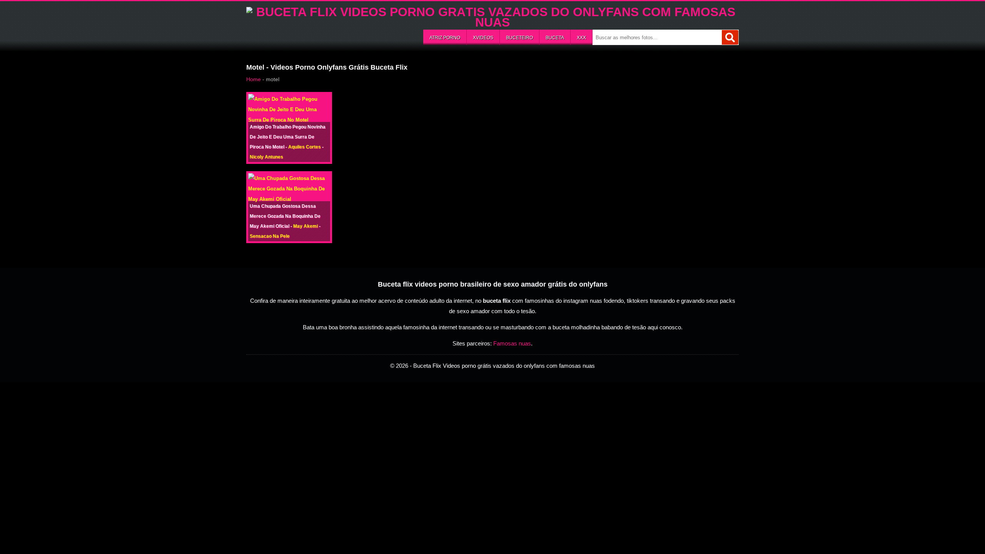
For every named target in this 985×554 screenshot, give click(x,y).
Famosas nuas (512, 343)
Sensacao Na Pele (270, 236)
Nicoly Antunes (266, 157)
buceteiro (519, 37)
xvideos (483, 37)
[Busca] (730, 37)
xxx (581, 37)
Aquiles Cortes (304, 147)
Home (253, 79)
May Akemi (305, 226)
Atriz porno (444, 37)
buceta (555, 37)
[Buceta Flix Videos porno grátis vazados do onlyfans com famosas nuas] (492, 22)
